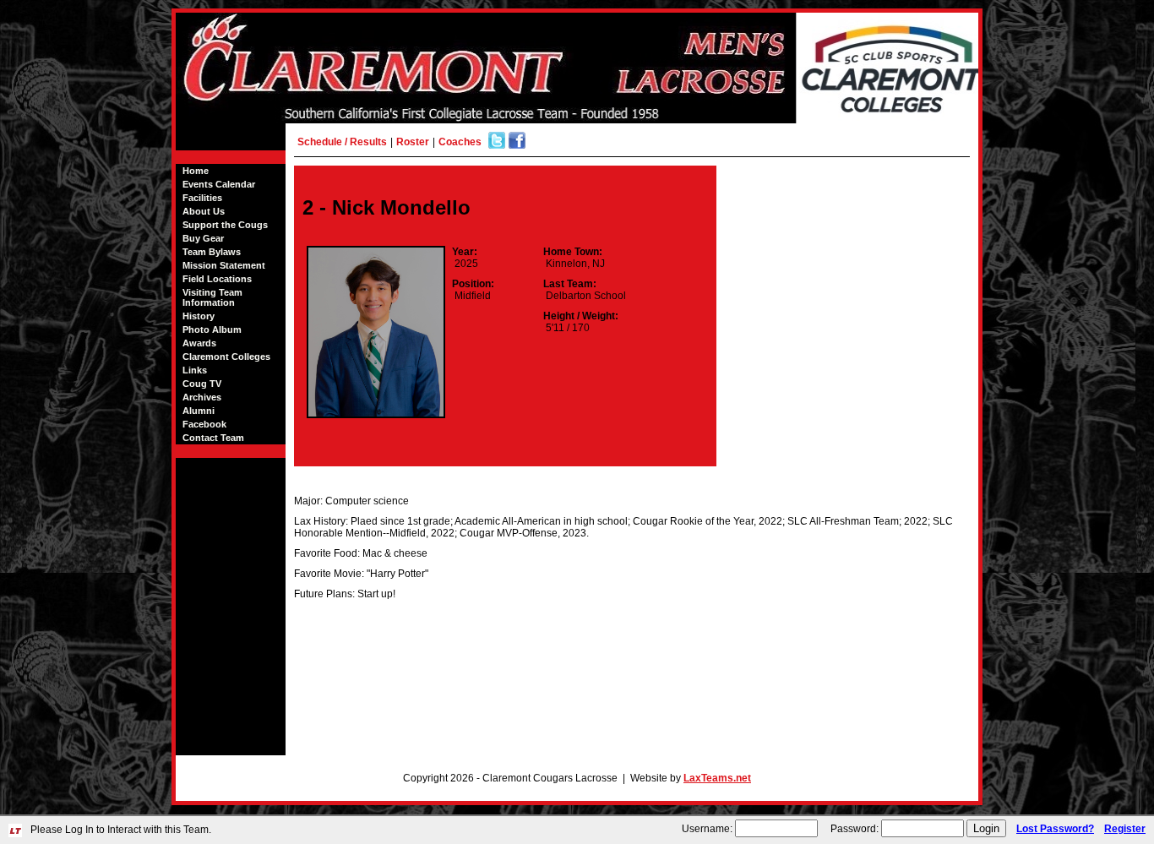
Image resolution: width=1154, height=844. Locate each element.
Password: (854, 829)
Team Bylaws (211, 252)
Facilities (202, 198)
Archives (201, 397)
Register (1125, 829)
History (198, 316)
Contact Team (213, 438)
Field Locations (217, 279)
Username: (707, 829)
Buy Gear (203, 238)
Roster (412, 142)
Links (194, 370)
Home (195, 171)
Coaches (460, 142)
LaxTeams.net (717, 778)
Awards (199, 343)
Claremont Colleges (226, 356)
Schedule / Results (342, 142)
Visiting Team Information (212, 297)
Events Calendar (218, 184)
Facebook (204, 424)
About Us (203, 211)
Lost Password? (1055, 829)
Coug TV (201, 383)
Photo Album (212, 329)
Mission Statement (223, 265)
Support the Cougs (225, 225)
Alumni (198, 411)
